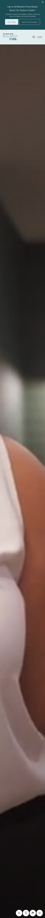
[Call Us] (33, 37)
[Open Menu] (39, 37)
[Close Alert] (42, 2)
